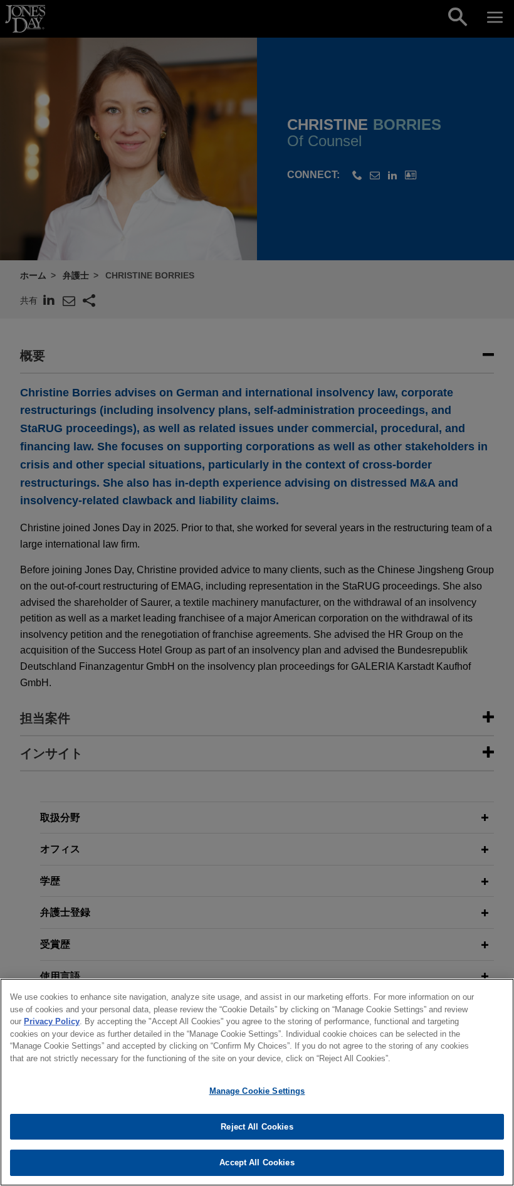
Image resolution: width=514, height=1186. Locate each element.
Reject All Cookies (257, 1126)
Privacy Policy (52, 1021)
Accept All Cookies (256, 1162)
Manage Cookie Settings (257, 1091)
